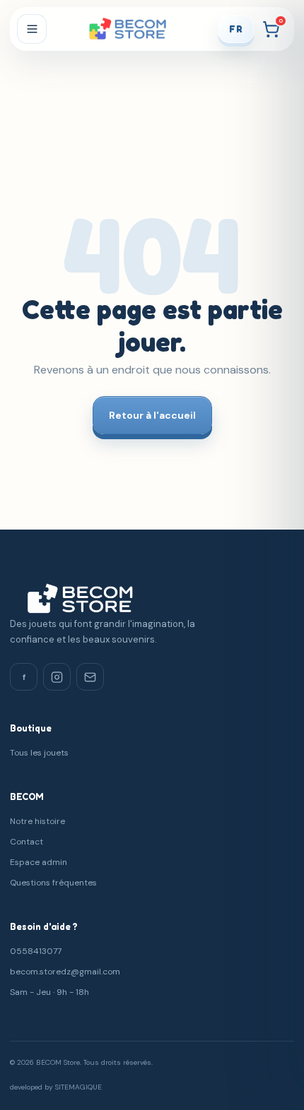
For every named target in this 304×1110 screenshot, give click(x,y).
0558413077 (36, 951)
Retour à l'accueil (152, 415)
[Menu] (32, 29)
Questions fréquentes (53, 882)
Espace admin (38, 862)
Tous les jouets (39, 752)
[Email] (90, 677)
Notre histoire (37, 821)
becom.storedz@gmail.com (65, 971)
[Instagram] (57, 677)
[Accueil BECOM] (131, 29)
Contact (26, 841)
